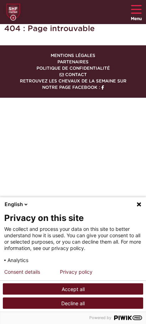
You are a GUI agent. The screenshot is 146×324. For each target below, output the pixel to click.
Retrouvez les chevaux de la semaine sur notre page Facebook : (73, 84)
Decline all (73, 303)
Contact (75, 75)
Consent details (22, 272)
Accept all (73, 289)
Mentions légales (73, 55)
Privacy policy (76, 272)
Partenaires (73, 62)
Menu (136, 19)
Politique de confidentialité (73, 68)
